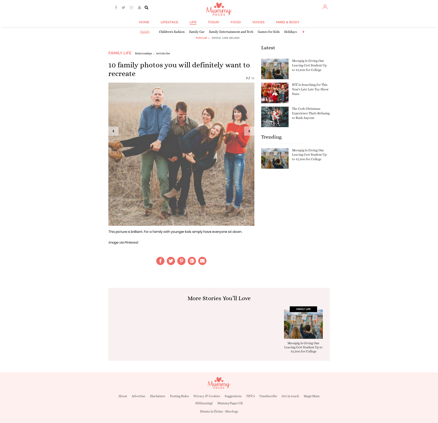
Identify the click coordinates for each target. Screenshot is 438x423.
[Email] (202, 261)
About (122, 396)
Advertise (138, 396)
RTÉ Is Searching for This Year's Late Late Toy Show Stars (310, 89)
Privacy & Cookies (206, 396)
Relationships (143, 53)
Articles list (163, 53)
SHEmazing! (204, 403)
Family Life (120, 53)
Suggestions (233, 396)
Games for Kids (269, 32)
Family (145, 32)
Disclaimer (157, 396)
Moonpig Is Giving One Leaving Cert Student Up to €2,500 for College (309, 65)
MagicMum (312, 396)
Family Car (196, 32)
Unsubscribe (268, 396)
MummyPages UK (230, 403)
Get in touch (290, 396)
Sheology (231, 411)
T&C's (250, 396)
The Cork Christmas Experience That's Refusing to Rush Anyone (311, 113)
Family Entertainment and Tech (231, 32)
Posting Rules (179, 396)
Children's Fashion (172, 32)
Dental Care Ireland (226, 38)
